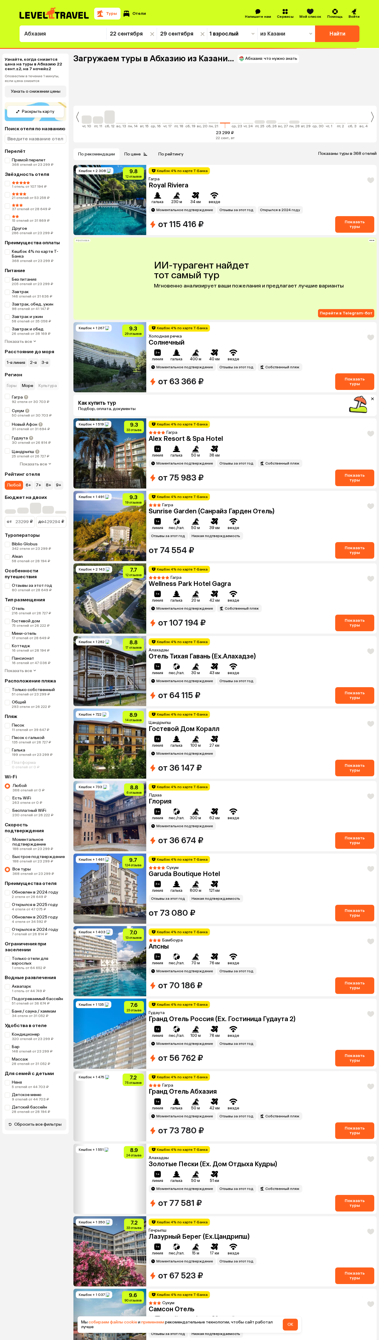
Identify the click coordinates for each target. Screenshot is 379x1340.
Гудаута (20, 438)
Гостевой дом (26, 633)
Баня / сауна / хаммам (34, 1023)
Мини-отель (24, 658)
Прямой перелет (29, 160)
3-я (44, 362)
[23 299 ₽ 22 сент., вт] (225, 119)
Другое (19, 228)
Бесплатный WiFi (29, 822)
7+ (38, 485)
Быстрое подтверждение (38, 869)
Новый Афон (24, 424)
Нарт (157, 342)
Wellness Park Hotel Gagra (190, 729)
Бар (16, 1059)
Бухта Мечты (170, 1249)
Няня (17, 1094)
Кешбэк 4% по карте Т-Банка (35, 254)
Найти (337, 33)
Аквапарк (21, 998)
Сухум (18, 410)
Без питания (24, 279)
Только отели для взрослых (30, 973)
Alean (17, 568)
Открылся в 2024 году (35, 941)
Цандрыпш (23, 451)
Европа (160, 874)
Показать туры (355, 224)
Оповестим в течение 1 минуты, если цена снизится (32, 78)
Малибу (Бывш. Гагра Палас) (194, 1176)
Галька (18, 762)
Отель (18, 621)
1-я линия (16, 362)
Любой (14, 485)
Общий (19, 714)
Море (27, 385)
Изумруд (163, 185)
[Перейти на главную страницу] (54, 13)
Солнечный (166, 511)
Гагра (17, 397)
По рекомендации (96, 154)
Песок (18, 737)
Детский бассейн (29, 1119)
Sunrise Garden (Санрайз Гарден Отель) (211, 656)
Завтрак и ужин (27, 316)
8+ (48, 485)
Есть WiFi (21, 810)
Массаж (20, 1071)
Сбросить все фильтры (38, 1136)
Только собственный (33, 702)
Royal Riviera (168, 439)
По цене (132, 154)
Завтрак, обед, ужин (32, 304)
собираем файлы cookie (113, 1322)
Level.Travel (23, 544)
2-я (33, 362)
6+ (28, 485)
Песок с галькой (28, 750)
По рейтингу (170, 154)
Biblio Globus (25, 556)
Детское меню (26, 1107)
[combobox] (63, 33)
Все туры (21, 881)
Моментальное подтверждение (29, 854)
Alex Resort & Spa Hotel (186, 584)
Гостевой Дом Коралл (184, 1104)
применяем (152, 1322)
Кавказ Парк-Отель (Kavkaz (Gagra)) (205, 801)
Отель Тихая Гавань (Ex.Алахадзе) (202, 1031)
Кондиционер (26, 1046)
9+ (58, 485)
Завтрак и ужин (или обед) (38, 329)
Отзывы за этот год (32, 597)
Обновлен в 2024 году (35, 904)
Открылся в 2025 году (35, 917)
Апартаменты (26, 670)
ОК (290, 1324)
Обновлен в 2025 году (35, 929)
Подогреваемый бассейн (37, 1011)
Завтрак (20, 291)
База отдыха (25, 645)
